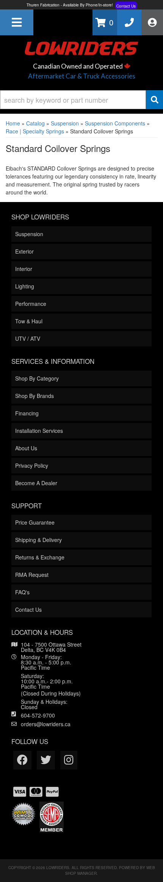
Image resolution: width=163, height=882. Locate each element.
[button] (81, 99)
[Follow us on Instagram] (68, 760)
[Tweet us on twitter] (46, 760)
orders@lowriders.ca (46, 724)
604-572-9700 (38, 715)
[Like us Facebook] (22, 760)
